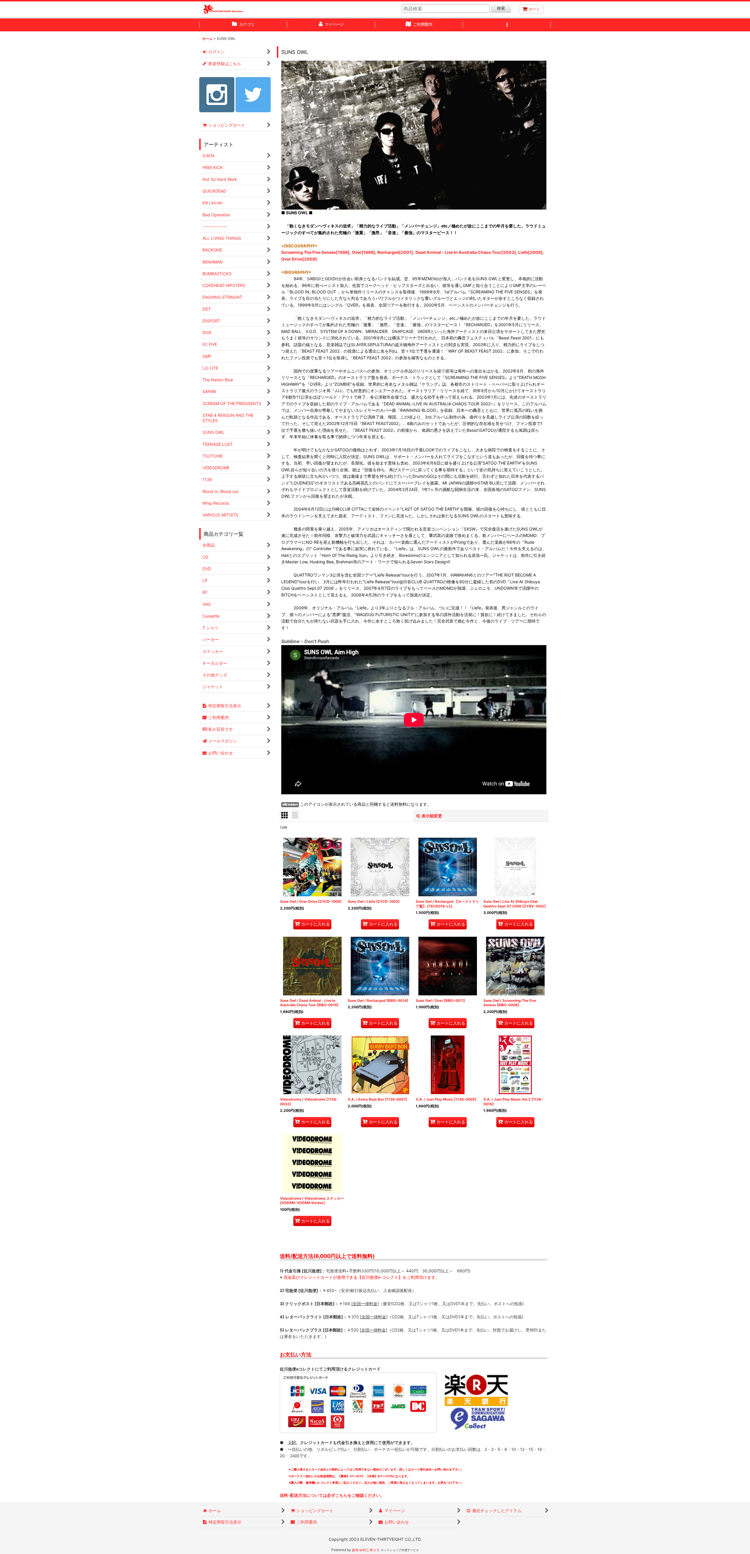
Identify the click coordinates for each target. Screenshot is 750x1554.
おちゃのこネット (366, 1550)
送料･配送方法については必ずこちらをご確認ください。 (332, 1495)
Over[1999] (363, 252)
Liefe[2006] (530, 252)
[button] (507, 24)
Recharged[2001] (395, 252)
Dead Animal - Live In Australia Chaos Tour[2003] (465, 252)
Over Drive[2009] (299, 258)
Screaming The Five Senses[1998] (315, 252)
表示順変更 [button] (432, 815)
